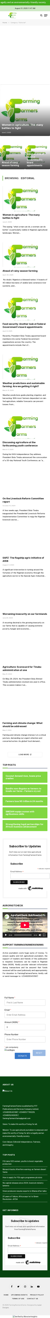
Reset (39, 1052)
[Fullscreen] (44, 935)
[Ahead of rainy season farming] (12, 152)
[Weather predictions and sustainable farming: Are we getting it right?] (25, 367)
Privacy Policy (37, 1295)
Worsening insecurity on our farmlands (25, 614)
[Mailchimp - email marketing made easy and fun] (31, 888)
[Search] (41, 15)
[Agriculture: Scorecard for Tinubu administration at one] (25, 650)
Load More (24, 755)
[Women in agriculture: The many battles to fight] (25, 110)
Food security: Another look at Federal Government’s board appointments (35, 158)
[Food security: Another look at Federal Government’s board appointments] (25, 307)
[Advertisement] (25, 55)
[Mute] (40, 935)
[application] (25, 925)
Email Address (16, 871)
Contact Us (32, 1299)
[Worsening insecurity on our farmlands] (25, 597)
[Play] (6, 935)
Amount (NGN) (11, 1022)
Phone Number (11, 1034)
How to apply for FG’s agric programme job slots (22, 1177)
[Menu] (45, 15)
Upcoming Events (19, 1295)
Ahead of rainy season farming (10, 164)
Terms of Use (18, 1299)
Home (6, 1295)
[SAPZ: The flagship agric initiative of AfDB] (25, 541)
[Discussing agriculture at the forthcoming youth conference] (25, 426)
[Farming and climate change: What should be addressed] (25, 706)
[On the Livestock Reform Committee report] (25, 482)
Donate (22, 1055)
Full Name (9, 998)
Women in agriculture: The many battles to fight (22, 126)
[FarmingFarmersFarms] (12, 15)
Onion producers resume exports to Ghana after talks (25, 1191)
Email (7, 1010)
